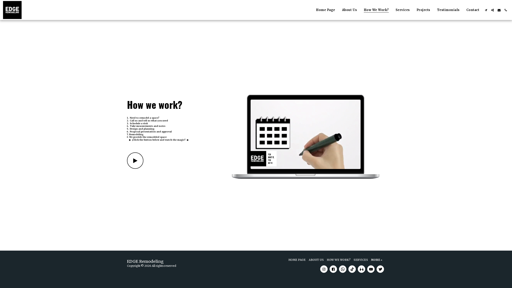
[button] (486, 10)
